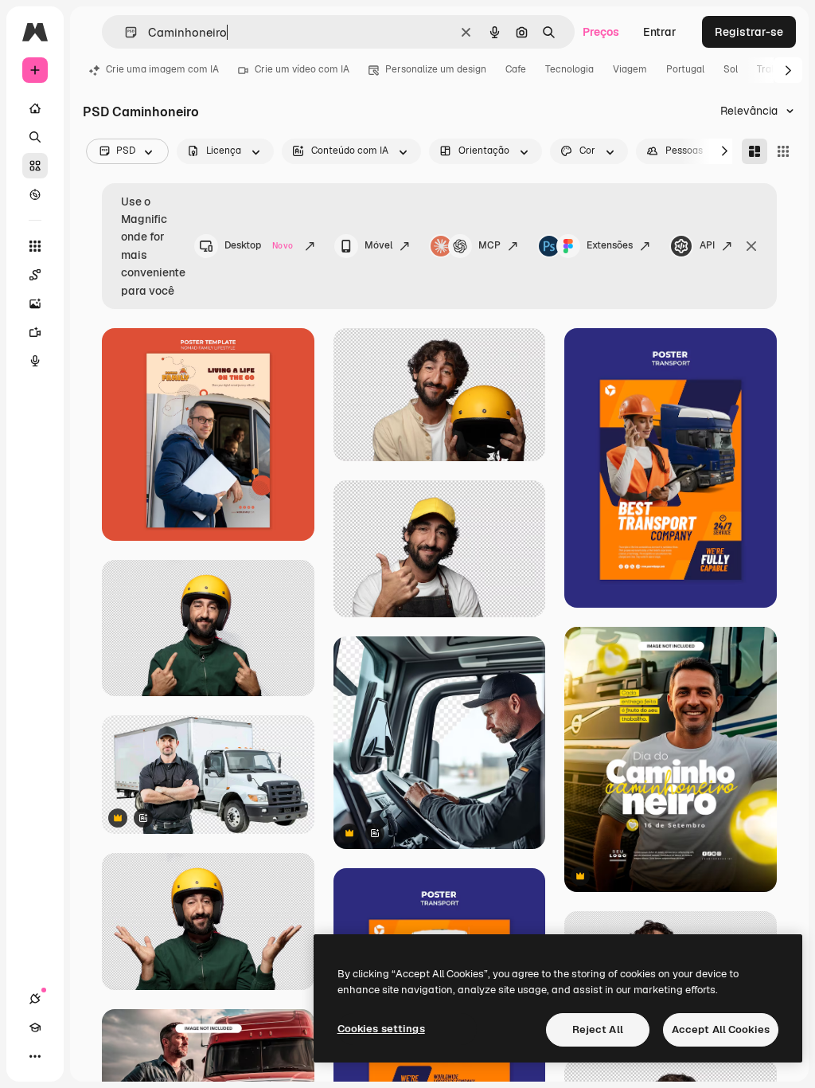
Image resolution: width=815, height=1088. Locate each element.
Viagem (630, 69)
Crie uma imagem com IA (162, 69)
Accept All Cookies (721, 1029)
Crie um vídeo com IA (302, 69)
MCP (489, 245)
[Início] (35, 108)
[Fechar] (751, 246)
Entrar (660, 32)
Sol (730, 69)
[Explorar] (35, 194)
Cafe (515, 69)
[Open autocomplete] (124, 32)
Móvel (378, 245)
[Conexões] (35, 999)
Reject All (597, 1029)
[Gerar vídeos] (35, 332)
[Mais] (35, 1056)
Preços (601, 32)
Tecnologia (569, 69)
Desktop (258, 245)
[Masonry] (754, 151)
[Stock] (35, 165)
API (707, 245)
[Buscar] (35, 137)
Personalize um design (435, 69)
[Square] (783, 151)
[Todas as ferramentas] (35, 246)
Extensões (610, 245)
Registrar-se (749, 32)
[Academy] (35, 1027)
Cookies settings (381, 1028)
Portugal (685, 69)
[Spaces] (35, 275)
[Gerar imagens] (35, 303)
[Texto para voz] (35, 361)
